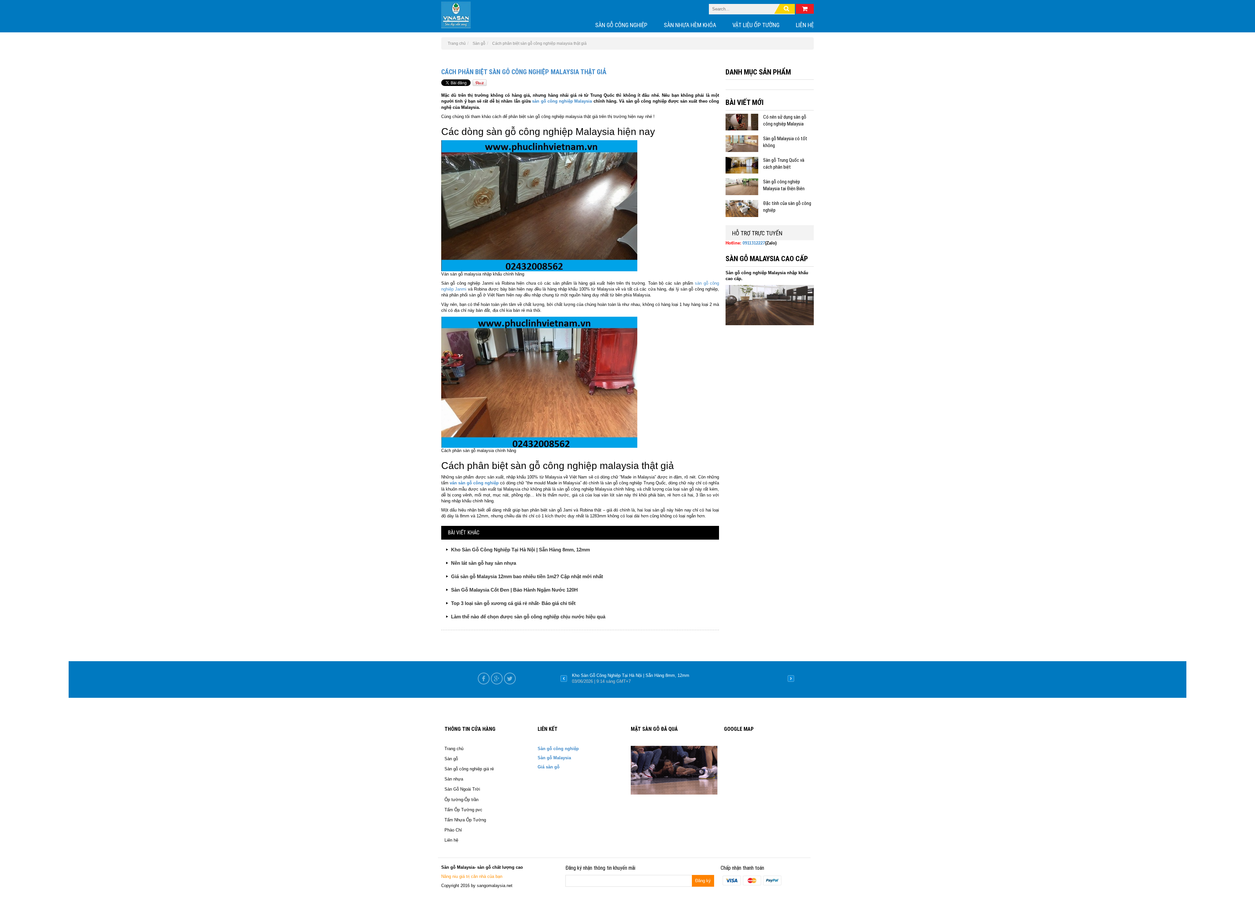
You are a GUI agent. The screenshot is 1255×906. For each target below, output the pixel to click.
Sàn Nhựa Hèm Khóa (690, 25)
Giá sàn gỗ (549, 766)
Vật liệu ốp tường (755, 25)
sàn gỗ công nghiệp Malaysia (562, 101)
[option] (677, 678)
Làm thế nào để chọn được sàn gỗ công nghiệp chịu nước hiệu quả (528, 616)
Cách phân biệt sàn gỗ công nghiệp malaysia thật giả (524, 72)
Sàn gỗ (451, 758)
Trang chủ (453, 748)
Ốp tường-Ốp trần (461, 799)
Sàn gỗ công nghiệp (621, 25)
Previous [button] (564, 678)
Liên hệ (805, 25)
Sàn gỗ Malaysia (554, 757)
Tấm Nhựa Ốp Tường (465, 819)
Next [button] (791, 678)
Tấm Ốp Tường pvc (463, 809)
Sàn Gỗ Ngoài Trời (462, 789)
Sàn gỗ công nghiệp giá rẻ (469, 768)
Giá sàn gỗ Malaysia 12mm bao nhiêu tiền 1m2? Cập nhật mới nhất (527, 576)
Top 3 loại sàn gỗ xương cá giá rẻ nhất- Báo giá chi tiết (513, 603)
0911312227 (754, 243)
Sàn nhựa (453, 779)
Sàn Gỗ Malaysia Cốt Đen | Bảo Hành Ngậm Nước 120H (514, 590)
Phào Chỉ (453, 830)
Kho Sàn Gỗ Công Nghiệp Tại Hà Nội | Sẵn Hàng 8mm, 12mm (520, 549)
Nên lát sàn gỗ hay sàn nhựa (483, 563)
